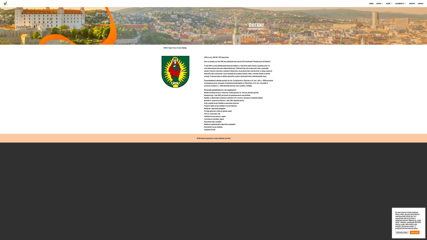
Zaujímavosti (399, 3)
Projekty (412, 3)
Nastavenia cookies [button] (402, 232)
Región (378, 3)
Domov (371, 3)
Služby (388, 3)
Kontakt (420, 3)
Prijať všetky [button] (414, 232)
